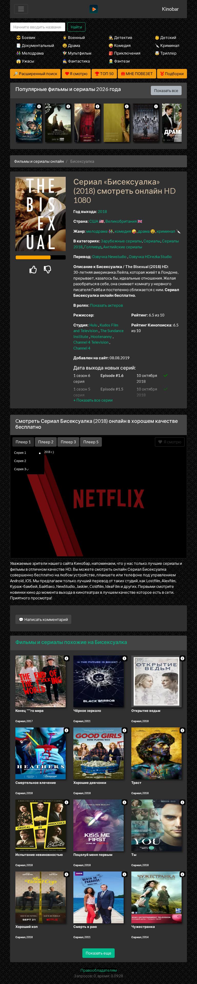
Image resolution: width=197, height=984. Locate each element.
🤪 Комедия (120, 45)
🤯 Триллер (165, 53)
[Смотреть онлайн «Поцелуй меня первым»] (98, 825)
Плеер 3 (68, 441)
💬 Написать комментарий (43, 619)
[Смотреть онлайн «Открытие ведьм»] (156, 681)
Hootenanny (101, 336)
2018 (102, 211)
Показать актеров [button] (106, 305)
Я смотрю (171, 441)
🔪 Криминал (167, 45)
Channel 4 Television (91, 342)
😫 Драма (71, 45)
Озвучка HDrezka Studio (150, 256)
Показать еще (98, 953)
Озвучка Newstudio (109, 256)
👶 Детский (165, 37)
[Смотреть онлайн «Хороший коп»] (40, 897)
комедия (123, 231)
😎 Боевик (25, 37)
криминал (166, 231)
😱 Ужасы (25, 61)
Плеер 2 (45, 441)
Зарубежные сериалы (121, 241)
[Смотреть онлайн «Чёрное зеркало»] (98, 681)
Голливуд (93, 246)
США (93, 221)
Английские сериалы (122, 246)
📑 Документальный (32, 45)
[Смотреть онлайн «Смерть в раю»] (98, 897)
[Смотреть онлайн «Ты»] (156, 825)
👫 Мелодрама (30, 53)
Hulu (93, 325)
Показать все (166, 90)
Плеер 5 (90, 441)
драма (144, 231)
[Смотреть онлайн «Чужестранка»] (156, 897)
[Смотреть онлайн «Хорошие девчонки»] (98, 753)
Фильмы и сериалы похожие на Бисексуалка (71, 642)
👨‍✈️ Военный (73, 37)
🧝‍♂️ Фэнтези (119, 61)
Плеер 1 (23, 441)
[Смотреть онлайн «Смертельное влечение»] (40, 753)
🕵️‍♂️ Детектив (120, 37)
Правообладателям (99, 970)
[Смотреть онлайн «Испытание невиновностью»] (40, 825)
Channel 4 (81, 348)
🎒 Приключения (124, 53)
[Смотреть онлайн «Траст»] (156, 753)
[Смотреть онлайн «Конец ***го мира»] (40, 681)
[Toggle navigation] (21, 9)
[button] (93, 400)
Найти (76, 27)
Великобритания (121, 221)
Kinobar (170, 9)
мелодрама (96, 231)
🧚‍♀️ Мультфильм (76, 53)
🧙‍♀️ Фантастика (76, 61)
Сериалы (151, 241)
